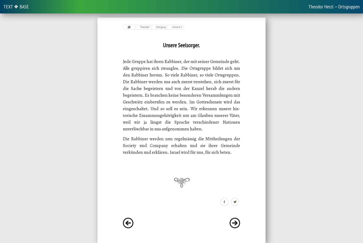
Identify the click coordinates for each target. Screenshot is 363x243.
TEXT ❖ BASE (16, 6)
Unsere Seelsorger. (177, 27)
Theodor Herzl (145, 27)
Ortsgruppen (161, 27)
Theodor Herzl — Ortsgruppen (334, 6)
